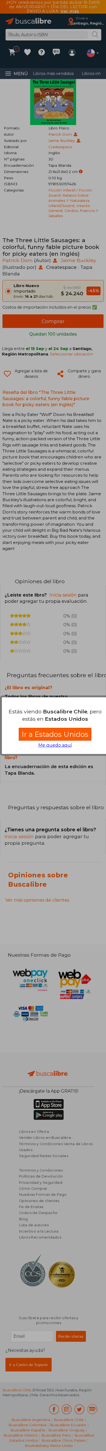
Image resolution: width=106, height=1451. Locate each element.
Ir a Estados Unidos (55, 734)
